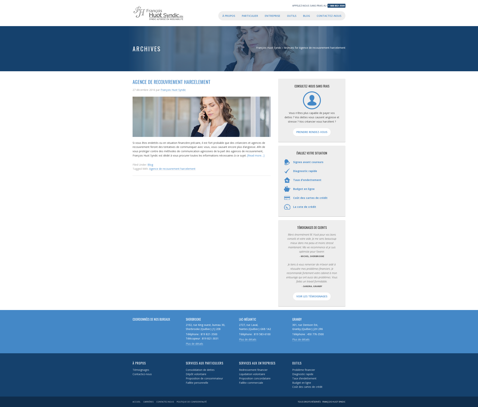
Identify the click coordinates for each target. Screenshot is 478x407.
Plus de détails (194, 343)
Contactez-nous (142, 374)
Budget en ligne (301, 382)
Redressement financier (253, 370)
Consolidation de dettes (200, 370)
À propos (139, 363)
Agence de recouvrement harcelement (171, 81)
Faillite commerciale (251, 382)
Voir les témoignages (311, 296)
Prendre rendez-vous (311, 132)
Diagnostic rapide (302, 374)
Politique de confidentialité (192, 401)
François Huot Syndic (162, 13)
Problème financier (303, 370)
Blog (150, 164)
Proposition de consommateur (204, 378)
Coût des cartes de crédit (307, 387)
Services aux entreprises (257, 363)
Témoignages (141, 370)
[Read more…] (255, 155)
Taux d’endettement (304, 378)
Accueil (136, 401)
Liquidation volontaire (252, 374)
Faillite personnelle (197, 382)
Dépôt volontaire (196, 374)
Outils (297, 363)
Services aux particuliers (204, 363)
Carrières (148, 401)
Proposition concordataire (255, 378)
